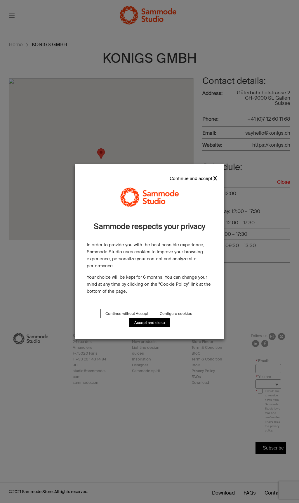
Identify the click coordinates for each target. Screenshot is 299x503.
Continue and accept (191, 178)
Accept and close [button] (149, 322)
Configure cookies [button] (176, 313)
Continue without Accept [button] (126, 313)
